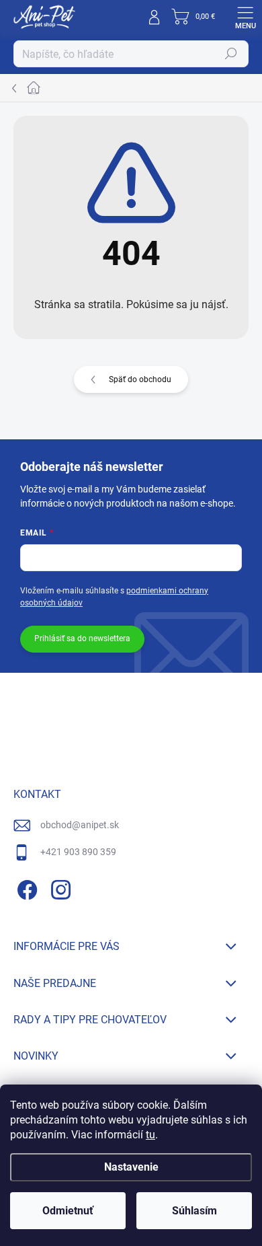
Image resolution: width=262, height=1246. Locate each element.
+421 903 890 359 (78, 851)
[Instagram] (59, 887)
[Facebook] (25, 887)
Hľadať (231, 54)
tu (150, 1134)
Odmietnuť (67, 1210)
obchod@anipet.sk (79, 824)
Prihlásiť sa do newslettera (82, 638)
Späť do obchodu (140, 379)
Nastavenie (131, 1167)
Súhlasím (194, 1210)
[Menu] (245, 17)
